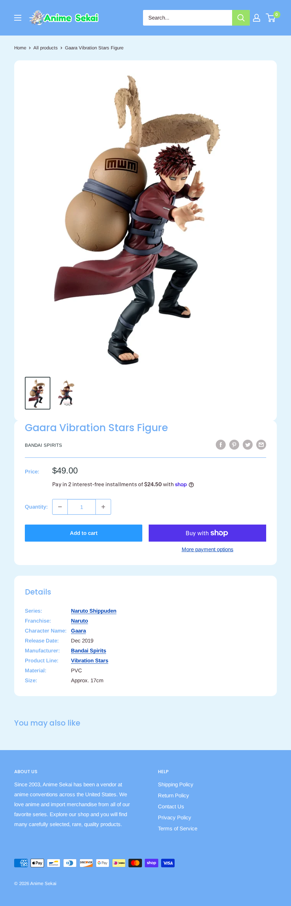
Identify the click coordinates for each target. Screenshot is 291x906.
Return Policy (173, 795)
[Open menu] (17, 18)
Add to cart (84, 533)
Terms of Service (177, 828)
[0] (271, 17)
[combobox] (187, 18)
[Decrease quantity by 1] (60, 506)
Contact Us (171, 806)
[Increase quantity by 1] (103, 506)
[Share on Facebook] (221, 444)
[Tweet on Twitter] (248, 444)
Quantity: (36, 507)
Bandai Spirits (43, 445)
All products (45, 47)
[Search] (241, 18)
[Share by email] (261, 444)
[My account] (256, 18)
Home (20, 47)
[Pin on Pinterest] (234, 444)
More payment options (208, 549)
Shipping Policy (175, 784)
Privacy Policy (174, 817)
